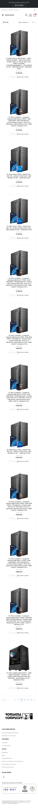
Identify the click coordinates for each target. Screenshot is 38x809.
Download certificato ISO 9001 (12, 783)
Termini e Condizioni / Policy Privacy (12, 761)
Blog (3, 755)
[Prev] (15, 699)
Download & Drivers (8, 767)
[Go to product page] (19, 43)
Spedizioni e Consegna (9, 736)
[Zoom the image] (19, 713)
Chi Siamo (5, 743)
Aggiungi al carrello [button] (24, 77)
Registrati (4, 752)
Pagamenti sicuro (7, 758)
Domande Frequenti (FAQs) (10, 733)
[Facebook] (34, 10)
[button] (3, 15)
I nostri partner (6, 745)
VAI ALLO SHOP (19, 5)
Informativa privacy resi (9, 764)
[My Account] (30, 15)
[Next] (34, 699)
